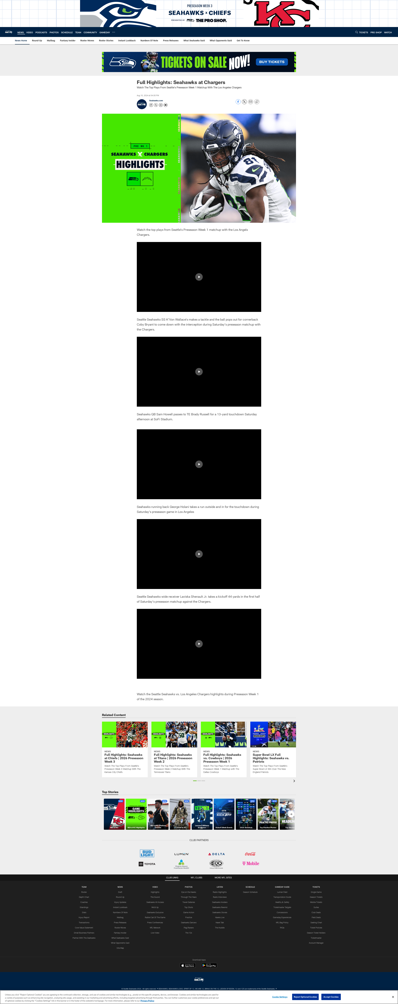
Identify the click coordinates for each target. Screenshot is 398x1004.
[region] (199, 997)
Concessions (282, 912)
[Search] (356, 32)
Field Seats (316, 917)
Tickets (316, 887)
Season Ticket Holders (316, 933)
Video (155, 887)
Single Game (316, 892)
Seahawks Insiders (219, 902)
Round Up (120, 897)
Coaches (84, 902)
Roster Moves (120, 927)
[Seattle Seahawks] (199, 979)
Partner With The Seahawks (84, 938)
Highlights (155, 892)
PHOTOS (188, 887)
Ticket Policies (316, 927)
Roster (84, 892)
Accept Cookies (331, 996)
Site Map (120, 948)
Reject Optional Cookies (305, 996)
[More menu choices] (113, 32)
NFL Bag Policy (282, 922)
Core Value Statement (84, 927)
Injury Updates (120, 902)
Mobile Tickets (316, 902)
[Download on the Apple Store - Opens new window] (188, 965)
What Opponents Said (120, 943)
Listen (220, 887)
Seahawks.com (156, 100)
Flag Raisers (189, 927)
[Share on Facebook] (238, 103)
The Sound (155, 897)
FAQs (282, 927)
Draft (120, 892)
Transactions (84, 922)
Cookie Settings (279, 996)
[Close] (393, 996)
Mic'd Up (155, 907)
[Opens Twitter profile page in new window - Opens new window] (156, 105)
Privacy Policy (147, 1000)
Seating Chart (316, 922)
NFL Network (155, 927)
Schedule (250, 887)
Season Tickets (316, 897)
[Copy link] (256, 102)
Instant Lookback (120, 907)
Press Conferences (155, 922)
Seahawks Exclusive (155, 912)
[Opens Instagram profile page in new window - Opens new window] (161, 105)
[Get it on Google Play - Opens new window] (209, 967)
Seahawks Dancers (189, 922)
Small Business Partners (84, 933)
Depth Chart (84, 897)
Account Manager (316, 943)
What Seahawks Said (120, 938)
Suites (316, 907)
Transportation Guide (282, 897)
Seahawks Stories (219, 912)
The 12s (188, 933)
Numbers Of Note (120, 912)
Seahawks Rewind (219, 907)
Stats (84, 912)
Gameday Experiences (282, 917)
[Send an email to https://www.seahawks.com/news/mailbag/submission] (165, 105)
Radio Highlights (220, 892)
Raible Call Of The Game (155, 917)
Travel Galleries (189, 902)
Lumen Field (282, 892)
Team (84, 887)
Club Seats (316, 912)
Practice (188, 917)
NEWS (120, 887)
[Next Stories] (291, 814)
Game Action (188, 912)
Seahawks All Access (155, 902)
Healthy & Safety (282, 902)
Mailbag (120, 917)
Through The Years (189, 897)
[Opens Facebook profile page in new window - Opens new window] (151, 105)
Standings (84, 907)
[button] (199, 277)
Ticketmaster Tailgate (282, 907)
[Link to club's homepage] (8, 32)
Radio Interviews (220, 897)
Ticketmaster (316, 938)
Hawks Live (219, 917)
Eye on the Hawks (188, 892)
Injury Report (84, 917)
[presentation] (295, 781)
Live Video (155, 933)
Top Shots (188, 907)
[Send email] (250, 103)
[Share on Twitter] (244, 103)
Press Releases (120, 922)
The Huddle (219, 927)
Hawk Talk (220, 922)
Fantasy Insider (120, 933)
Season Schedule (250, 892)
